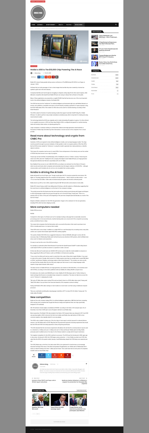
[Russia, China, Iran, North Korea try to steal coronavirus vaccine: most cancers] (94, 63)
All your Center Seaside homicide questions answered (108, 49)
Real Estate (94, 90)
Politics (68, 24)
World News (78, 24)
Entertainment (50, 24)
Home (33, 24)
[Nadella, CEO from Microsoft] (40, 400)
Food (92, 94)
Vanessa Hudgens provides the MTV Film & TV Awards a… (107, 56)
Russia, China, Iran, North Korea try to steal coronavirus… (108, 62)
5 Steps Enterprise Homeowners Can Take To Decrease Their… (107, 42)
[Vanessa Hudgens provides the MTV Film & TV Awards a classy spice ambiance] (94, 57)
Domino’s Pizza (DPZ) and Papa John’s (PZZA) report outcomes (44, 381)
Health (61, 24)
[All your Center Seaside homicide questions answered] (94, 50)
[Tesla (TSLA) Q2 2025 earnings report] (59, 400)
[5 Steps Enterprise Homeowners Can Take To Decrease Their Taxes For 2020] (94, 43)
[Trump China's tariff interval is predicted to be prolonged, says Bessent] (78, 400)
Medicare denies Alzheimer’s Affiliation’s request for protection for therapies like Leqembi (74, 382)
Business (40, 24)
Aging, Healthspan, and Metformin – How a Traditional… (108, 36)
